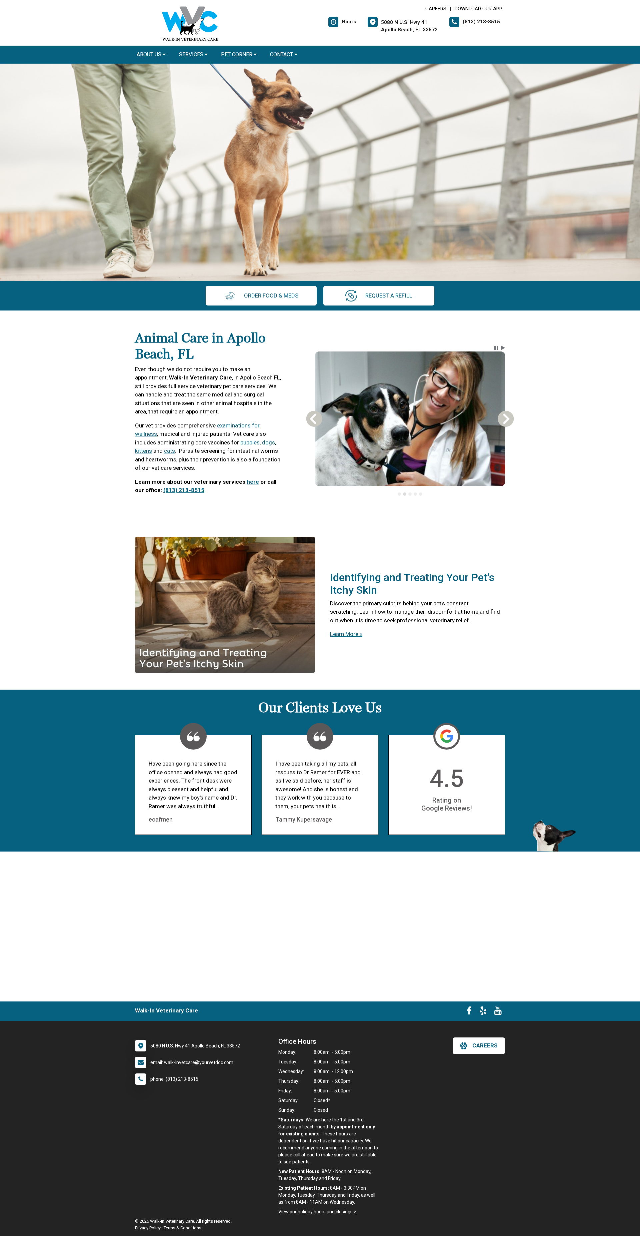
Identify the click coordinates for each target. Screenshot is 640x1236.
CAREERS (435, 9)
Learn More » (346, 634)
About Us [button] (150, 54)
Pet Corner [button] (237, 54)
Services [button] (192, 54)
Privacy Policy (148, 1227)
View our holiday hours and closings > (317, 1211)
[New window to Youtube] (498, 1012)
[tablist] (410, 494)
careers (485, 1045)
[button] (496, 347)
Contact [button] (282, 54)
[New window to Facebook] (469, 1012)
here (253, 481)
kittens (143, 450)
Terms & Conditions (182, 1227)
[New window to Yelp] (483, 1012)
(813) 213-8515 (183, 490)
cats (169, 450)
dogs (268, 442)
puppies (250, 442)
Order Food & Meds (271, 295)
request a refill (388, 295)
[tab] (399, 494)
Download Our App (478, 9)
